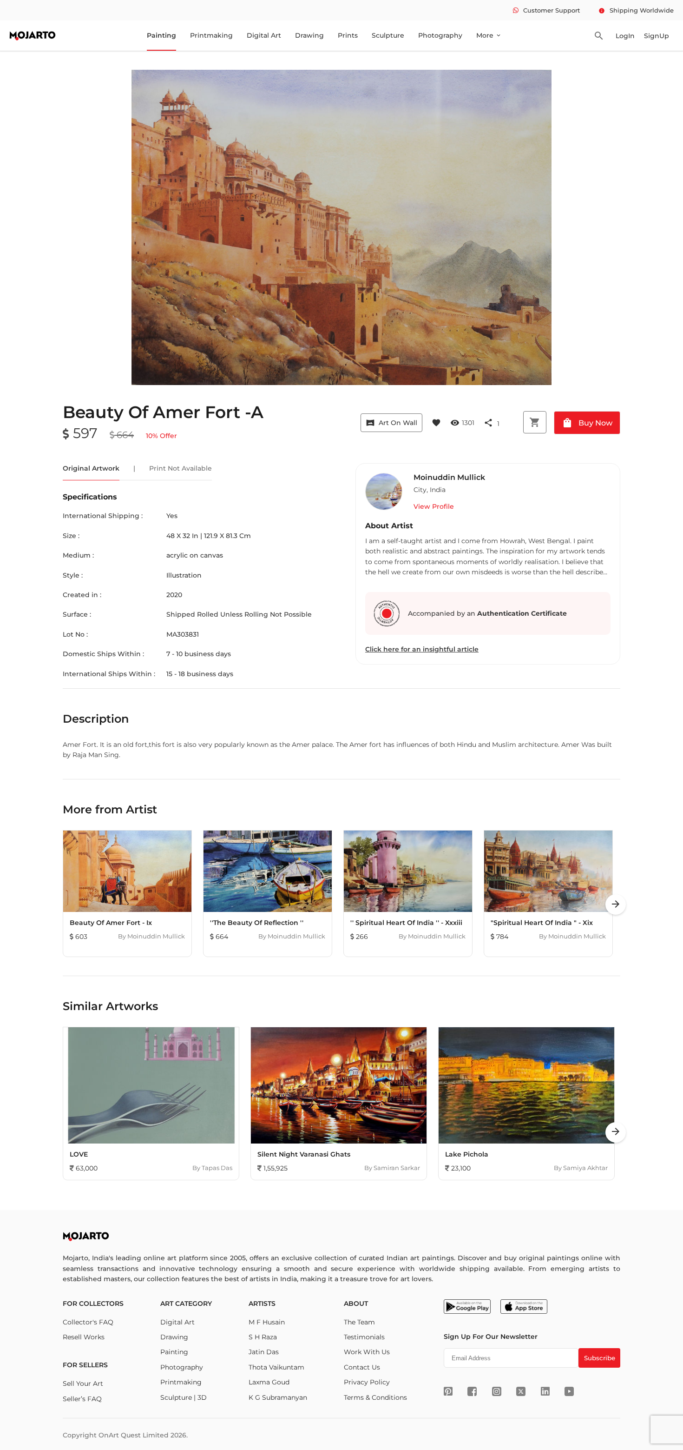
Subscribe (599, 1358)
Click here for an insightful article (422, 649)
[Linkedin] (545, 1391)
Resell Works (84, 1337)
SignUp (656, 36)
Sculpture (388, 35)
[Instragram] (496, 1391)
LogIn (625, 36)
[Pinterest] (448, 1391)
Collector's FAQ (88, 1322)
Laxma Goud (269, 1382)
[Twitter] (520, 1391)
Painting (161, 35)
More (489, 35)
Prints (348, 35)
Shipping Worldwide (636, 10)
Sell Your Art (83, 1383)
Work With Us (367, 1352)
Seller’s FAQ (82, 1399)
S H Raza (263, 1337)
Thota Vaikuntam (276, 1367)
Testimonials (364, 1337)
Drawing (309, 35)
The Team (359, 1322)
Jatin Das (264, 1352)
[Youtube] (569, 1391)
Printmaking (211, 35)
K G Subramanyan (278, 1397)
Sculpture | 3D (183, 1397)
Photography (440, 35)
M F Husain (267, 1322)
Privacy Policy (367, 1382)
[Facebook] (472, 1391)
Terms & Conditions (375, 1397)
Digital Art (264, 35)
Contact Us (362, 1367)
